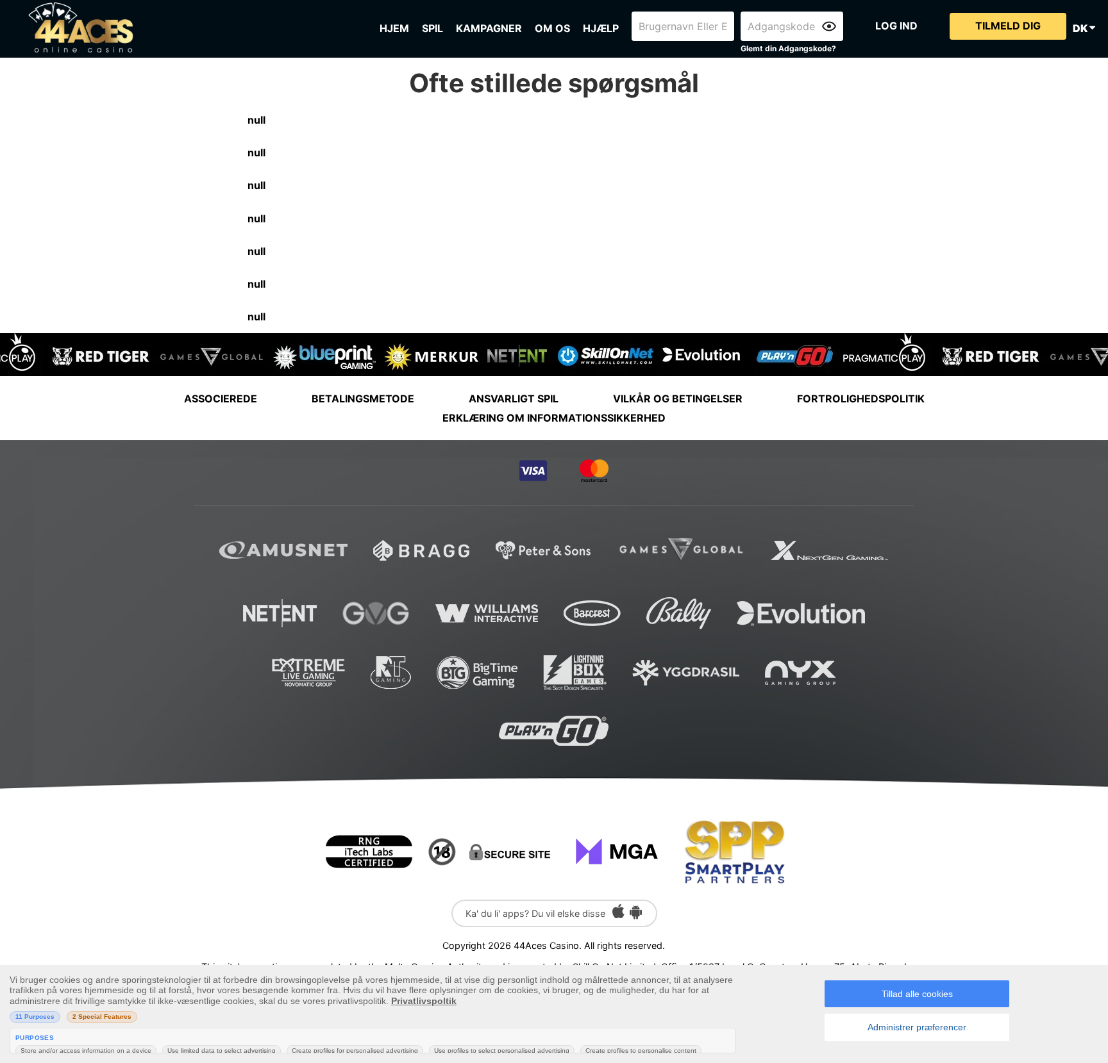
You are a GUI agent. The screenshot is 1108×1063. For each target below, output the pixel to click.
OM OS (552, 28)
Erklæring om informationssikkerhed (554, 417)
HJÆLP (601, 28)
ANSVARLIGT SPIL (513, 398)
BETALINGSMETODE (363, 398)
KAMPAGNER (489, 28)
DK (1081, 28)
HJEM (394, 28)
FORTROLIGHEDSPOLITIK (861, 398)
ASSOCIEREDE (220, 398)
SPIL (432, 28)
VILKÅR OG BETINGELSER (678, 398)
